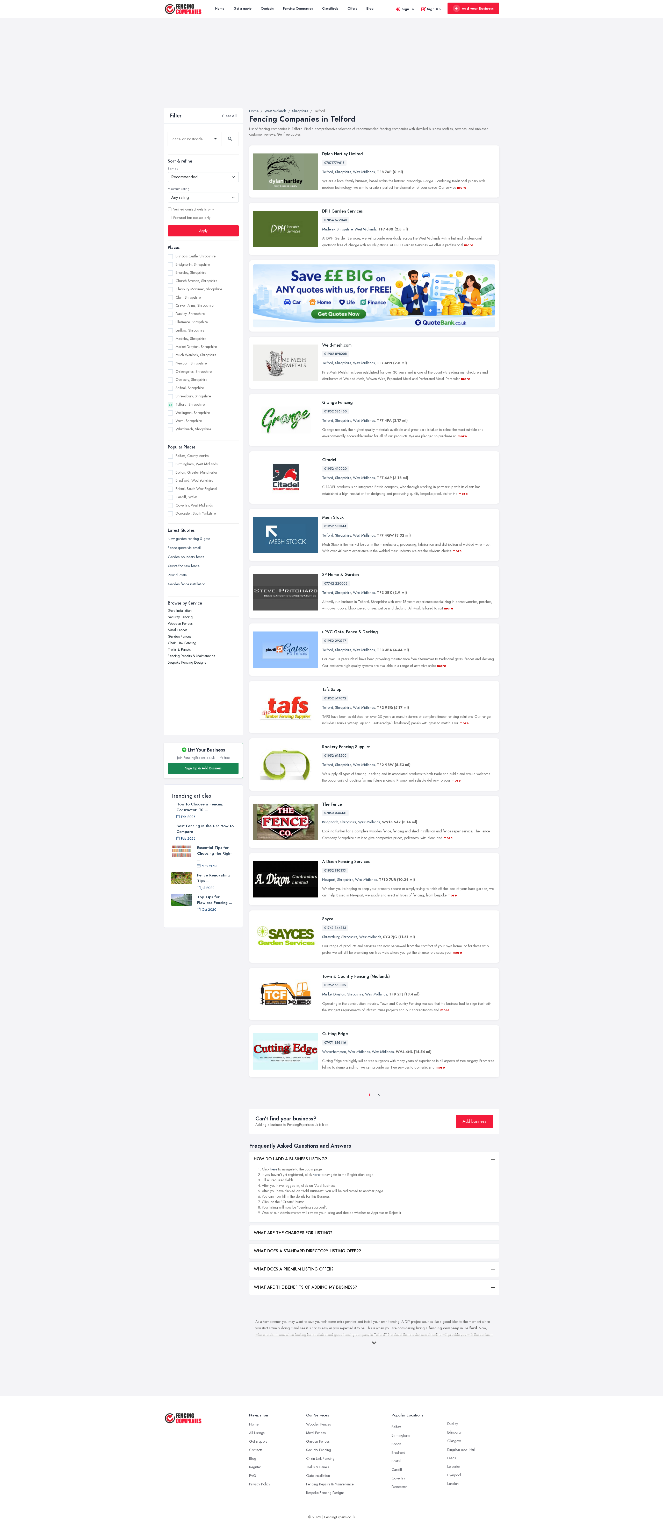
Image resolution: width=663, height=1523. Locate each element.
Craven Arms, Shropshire (194, 305)
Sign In (408, 8)
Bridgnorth (330, 822)
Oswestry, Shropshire (191, 379)
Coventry (398, 1478)
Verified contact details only (193, 209)
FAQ (252, 1475)
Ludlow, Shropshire (190, 330)
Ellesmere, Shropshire (192, 322)
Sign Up (434, 8)
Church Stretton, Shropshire (196, 280)
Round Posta (177, 575)
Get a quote (242, 8)
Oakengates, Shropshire (194, 371)
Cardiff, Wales (186, 497)
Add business (474, 1121)
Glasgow (454, 1440)
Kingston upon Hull (461, 1449)
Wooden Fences (180, 623)
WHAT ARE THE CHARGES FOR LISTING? (293, 1233)
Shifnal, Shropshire (190, 387)
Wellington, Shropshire (193, 412)
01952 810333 (335, 870)
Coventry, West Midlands (194, 505)
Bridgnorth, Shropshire (193, 264)
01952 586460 (335, 411)
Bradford (398, 1452)
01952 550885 (335, 985)
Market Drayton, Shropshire (196, 346)
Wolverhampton (334, 1051)
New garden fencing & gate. (189, 538)
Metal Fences (177, 630)
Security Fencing (180, 617)
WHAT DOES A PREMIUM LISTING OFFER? (294, 1269)
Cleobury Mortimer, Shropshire (199, 289)
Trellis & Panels (179, 649)
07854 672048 (335, 220)
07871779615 (334, 162)
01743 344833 (335, 927)
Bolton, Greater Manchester (196, 472)
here (273, 1169)
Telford (327, 171)
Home (219, 8)
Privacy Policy (259, 1484)
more (461, 187)
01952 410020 (335, 468)
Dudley (452, 1423)
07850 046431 (335, 813)
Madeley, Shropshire (191, 338)
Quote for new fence (183, 566)
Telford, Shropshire (190, 404)
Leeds (451, 1458)
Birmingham (401, 1435)
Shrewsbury (330, 936)
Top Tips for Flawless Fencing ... (214, 900)
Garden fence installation (186, 584)
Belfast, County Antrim (192, 455)
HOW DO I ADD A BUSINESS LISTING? (290, 1159)
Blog (369, 8)
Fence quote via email (184, 547)
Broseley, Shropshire (191, 272)
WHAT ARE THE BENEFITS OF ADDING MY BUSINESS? (305, 1287)
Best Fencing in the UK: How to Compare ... (205, 828)
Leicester (453, 1466)
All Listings (256, 1432)
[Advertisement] (331, 69)
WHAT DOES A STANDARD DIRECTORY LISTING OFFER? (307, 1251)
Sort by (173, 168)
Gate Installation (180, 610)
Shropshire (343, 171)
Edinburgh (455, 1432)
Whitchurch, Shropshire (193, 429)
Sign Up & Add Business (203, 768)
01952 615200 (335, 755)
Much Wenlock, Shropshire (196, 354)
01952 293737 (335, 640)
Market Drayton (333, 994)
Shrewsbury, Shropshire (193, 396)
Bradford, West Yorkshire (194, 480)
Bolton (396, 1444)
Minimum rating (179, 189)
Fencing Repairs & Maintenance (191, 655)
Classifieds (330, 8)
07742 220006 (336, 583)
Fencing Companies (298, 8)
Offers (352, 8)
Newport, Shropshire (191, 363)
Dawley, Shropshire (190, 313)
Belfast (396, 1426)
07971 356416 (335, 1042)
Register (255, 1467)
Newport (328, 879)
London (453, 1483)
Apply (203, 230)
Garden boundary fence (186, 556)
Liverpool (454, 1475)
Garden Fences (179, 636)
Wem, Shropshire (189, 420)
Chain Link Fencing (182, 642)
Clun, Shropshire (188, 297)
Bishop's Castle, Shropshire (195, 256)
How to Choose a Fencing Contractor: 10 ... (200, 807)
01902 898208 (335, 354)
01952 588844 (335, 526)
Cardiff (397, 1469)
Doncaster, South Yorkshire (196, 513)
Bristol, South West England (196, 488)
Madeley (328, 229)
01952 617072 (335, 698)
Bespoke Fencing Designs (187, 662)
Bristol (396, 1461)
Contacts (267, 8)
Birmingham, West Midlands (197, 464)
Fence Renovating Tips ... (213, 878)
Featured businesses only (191, 217)
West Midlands (364, 171)
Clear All (229, 115)
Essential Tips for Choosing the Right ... (214, 853)
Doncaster (399, 1486)
